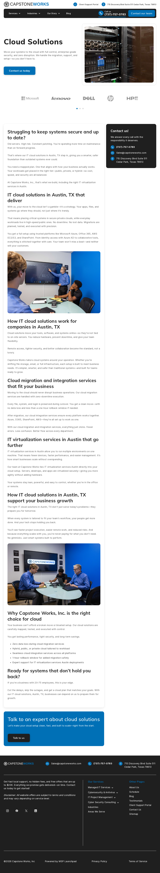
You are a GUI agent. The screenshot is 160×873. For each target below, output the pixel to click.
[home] (26, 4)
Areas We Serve (96, 811)
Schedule (134, 792)
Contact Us (135, 809)
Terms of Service (138, 861)
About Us (134, 787)
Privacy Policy (99, 861)
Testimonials (135, 801)
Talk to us (19, 737)
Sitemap (133, 814)
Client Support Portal (140, 805)
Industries (32, 13)
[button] (14, 13)
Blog (68, 13)
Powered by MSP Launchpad (61, 861)
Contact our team (141, 13)
